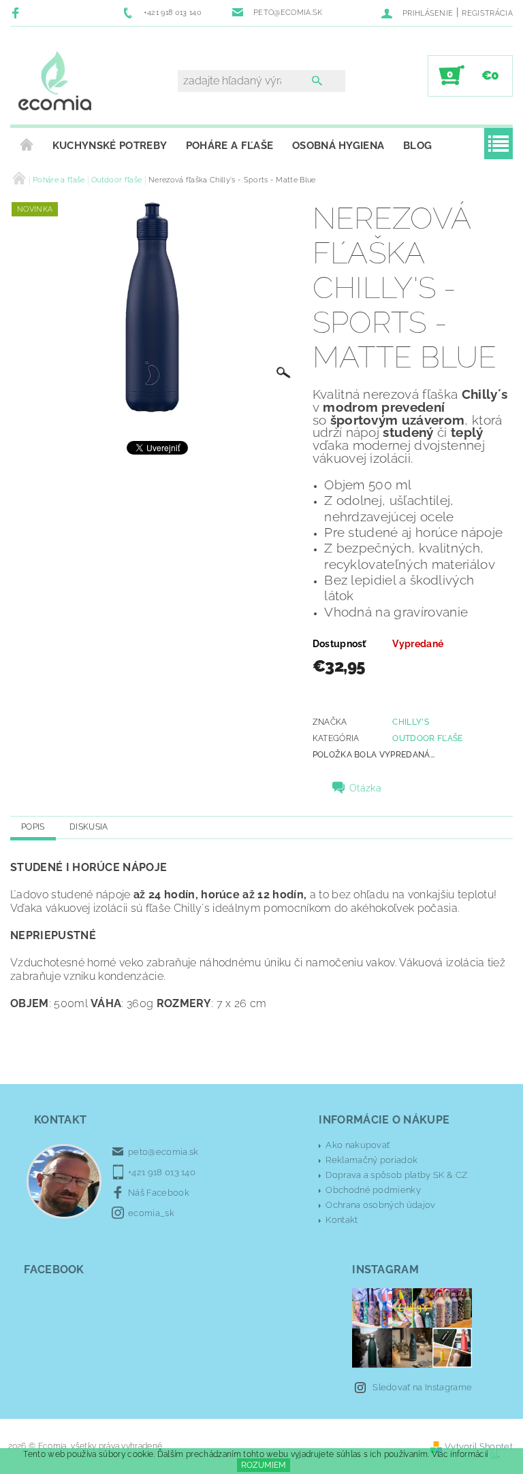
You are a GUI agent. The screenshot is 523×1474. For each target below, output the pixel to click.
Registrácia (487, 13)
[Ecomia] (54, 82)
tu (494, 1454)
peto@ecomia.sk (163, 1152)
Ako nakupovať (358, 1145)
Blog (417, 146)
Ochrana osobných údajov (380, 1205)
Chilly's (410, 722)
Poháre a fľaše (229, 146)
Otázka (365, 788)
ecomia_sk (151, 1213)
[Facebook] (17, 12)
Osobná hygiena (338, 146)
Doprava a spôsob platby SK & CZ (396, 1175)
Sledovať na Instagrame (422, 1387)
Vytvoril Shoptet (479, 1446)
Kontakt (342, 1220)
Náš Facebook (158, 1193)
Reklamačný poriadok (371, 1160)
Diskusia (88, 827)
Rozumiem (263, 1465)
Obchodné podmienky (373, 1190)
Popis (33, 827)
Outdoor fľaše (427, 738)
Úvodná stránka (26, 145)
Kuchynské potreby (109, 146)
